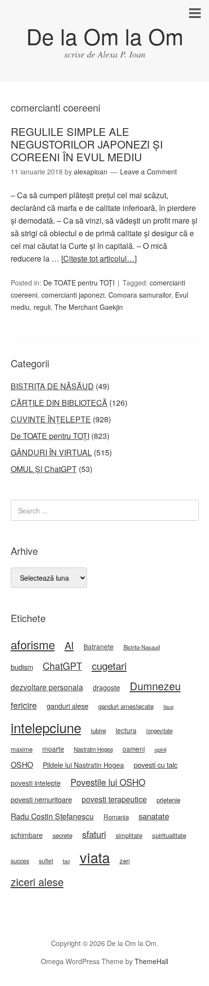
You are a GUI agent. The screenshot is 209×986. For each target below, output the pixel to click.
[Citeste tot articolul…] (99, 258)
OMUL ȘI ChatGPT (44, 468)
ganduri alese (67, 706)
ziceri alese (37, 881)
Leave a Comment (148, 171)
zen (125, 860)
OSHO (22, 764)
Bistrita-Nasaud (141, 647)
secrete (62, 835)
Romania (116, 816)
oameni (133, 749)
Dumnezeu (155, 685)
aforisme (33, 644)
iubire (98, 730)
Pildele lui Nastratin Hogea (83, 765)
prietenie (168, 799)
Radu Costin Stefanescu (52, 816)
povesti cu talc (155, 764)
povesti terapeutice (114, 799)
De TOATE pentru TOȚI (79, 282)
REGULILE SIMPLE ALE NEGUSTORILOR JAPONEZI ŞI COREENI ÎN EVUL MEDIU (87, 144)
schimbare (27, 835)
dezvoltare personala (47, 687)
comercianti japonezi (72, 295)
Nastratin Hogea (93, 749)
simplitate (129, 835)
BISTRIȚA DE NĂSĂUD (52, 386)
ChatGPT (62, 666)
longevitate (159, 731)
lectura (126, 730)
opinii (160, 749)
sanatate (154, 816)
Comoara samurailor (139, 295)
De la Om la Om (104, 36)
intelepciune (46, 727)
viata (95, 857)
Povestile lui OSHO (107, 782)
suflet (46, 860)
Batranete (99, 646)
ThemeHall (151, 961)
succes (20, 860)
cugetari (109, 665)
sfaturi (94, 834)
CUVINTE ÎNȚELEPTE (51, 419)
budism (22, 667)
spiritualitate (169, 835)
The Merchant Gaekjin (88, 307)
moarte (53, 749)
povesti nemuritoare (41, 799)
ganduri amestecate (126, 706)
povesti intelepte (36, 783)
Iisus (168, 706)
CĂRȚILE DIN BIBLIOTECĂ (59, 402)
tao (66, 861)
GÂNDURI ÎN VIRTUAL (51, 452)
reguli (42, 307)
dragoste (106, 687)
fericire (24, 705)
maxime (22, 749)
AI (69, 645)
